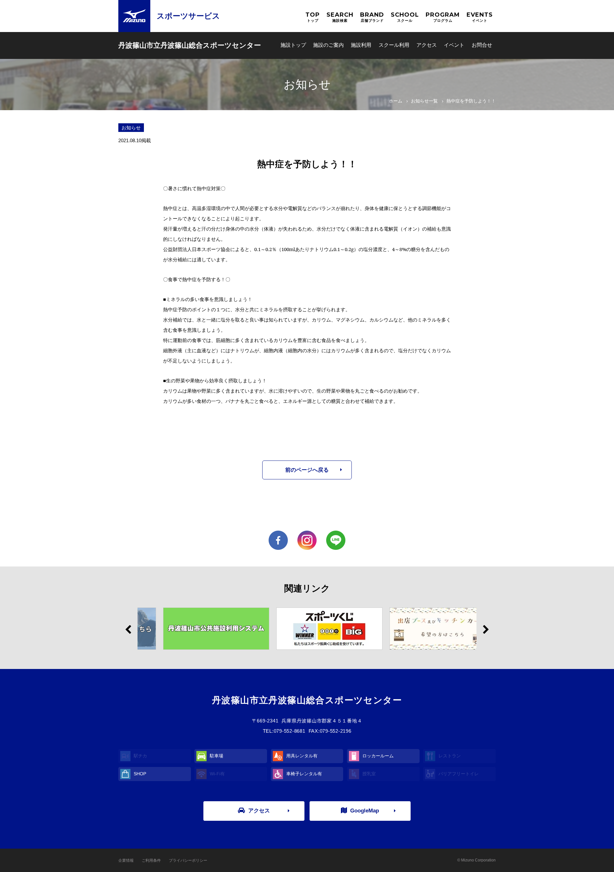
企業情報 (126, 860)
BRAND (372, 16)
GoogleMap (364, 811)
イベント (454, 45)
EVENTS (480, 16)
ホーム (395, 100)
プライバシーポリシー (188, 860)
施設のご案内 (328, 45)
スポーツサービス (188, 16)
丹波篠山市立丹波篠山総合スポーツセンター (189, 45)
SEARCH (340, 16)
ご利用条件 (151, 860)
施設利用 (361, 45)
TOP (312, 16)
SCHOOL (405, 16)
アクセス (426, 45)
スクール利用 (394, 45)
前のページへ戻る (307, 470)
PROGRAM (443, 16)
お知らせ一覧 (424, 100)
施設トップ (293, 45)
